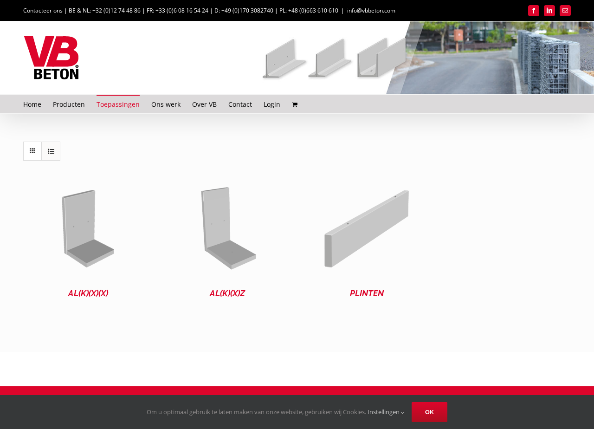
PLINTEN (367, 293)
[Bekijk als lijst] (51, 151)
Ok (429, 412)
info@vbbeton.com (371, 10)
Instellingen (384, 412)
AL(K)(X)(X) (88, 293)
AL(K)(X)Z (227, 293)
